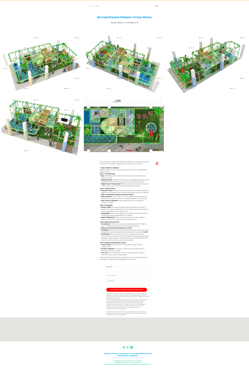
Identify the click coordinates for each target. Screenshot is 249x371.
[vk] (124, 347)
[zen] (131, 347)
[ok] (127, 347)
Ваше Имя (109, 266)
